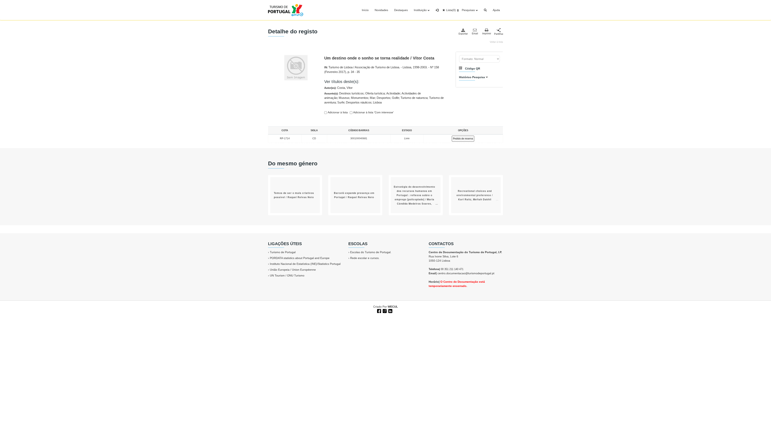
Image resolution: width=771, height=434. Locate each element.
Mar (372, 97)
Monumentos (359, 97)
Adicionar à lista (337, 112)
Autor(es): (338, 87)
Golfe (395, 97)
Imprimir (486, 33)
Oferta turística (375, 93)
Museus (344, 97)
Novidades (381, 10)
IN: (381, 70)
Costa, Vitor (345, 87)
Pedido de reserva (463, 138)
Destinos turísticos (351, 93)
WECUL (393, 306)
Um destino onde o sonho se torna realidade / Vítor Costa (379, 58)
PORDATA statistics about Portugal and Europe (299, 258)
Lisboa (377, 102)
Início (365, 10)
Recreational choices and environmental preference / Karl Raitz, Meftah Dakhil (475, 195)
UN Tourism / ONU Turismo (287, 275)
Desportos (383, 97)
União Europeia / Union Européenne (293, 269)
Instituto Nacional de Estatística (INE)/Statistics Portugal (305, 263)
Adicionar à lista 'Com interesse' (373, 112)
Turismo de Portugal (283, 252)
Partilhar (498, 34)
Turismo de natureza (414, 97)
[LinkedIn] (390, 310)
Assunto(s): (384, 98)
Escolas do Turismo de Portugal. (370, 252)
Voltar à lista (496, 42)
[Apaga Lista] (457, 10)
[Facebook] (378, 310)
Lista (451, 10)
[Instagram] (384, 310)
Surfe (340, 102)
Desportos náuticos (358, 102)
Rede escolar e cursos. (364, 258)
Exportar (463, 33)
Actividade (393, 93)
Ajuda (496, 10)
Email (475, 33)
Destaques (401, 10)
